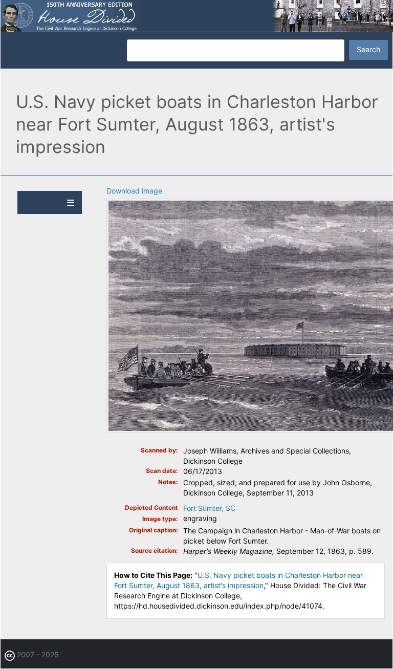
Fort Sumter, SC (209, 508)
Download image (134, 190)
